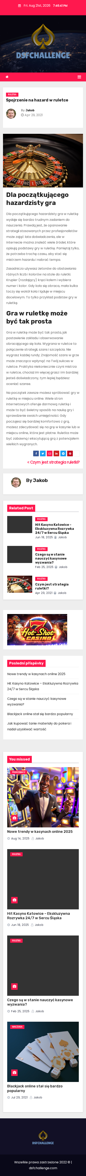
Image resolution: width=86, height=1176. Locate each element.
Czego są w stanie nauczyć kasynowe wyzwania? (51, 558)
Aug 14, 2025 (20, 838)
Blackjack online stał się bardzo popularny (40, 714)
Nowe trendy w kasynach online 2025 (36, 674)
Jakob (30, 110)
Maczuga (17, 1026)
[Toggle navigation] (79, 77)
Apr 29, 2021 (43, 593)
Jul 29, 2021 (19, 1097)
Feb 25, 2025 (44, 567)
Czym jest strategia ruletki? (54, 462)
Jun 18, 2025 (44, 537)
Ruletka (12, 94)
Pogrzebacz (18, 772)
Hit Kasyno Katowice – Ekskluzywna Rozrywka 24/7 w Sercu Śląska (54, 529)
